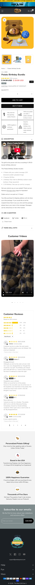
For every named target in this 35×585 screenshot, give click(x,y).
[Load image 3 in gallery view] (28, 59)
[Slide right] (33, 59)
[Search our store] (29, 11)
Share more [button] (7, 222)
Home (3, 68)
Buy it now (17, 106)
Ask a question (10, 213)
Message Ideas (11, 190)
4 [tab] (20, 302)
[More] (17, 574)
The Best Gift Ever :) (20, 583)
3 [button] (17, 425)
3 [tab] (17, 302)
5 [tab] (23, 302)
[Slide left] (2, 59)
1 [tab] (12, 302)
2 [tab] (15, 302)
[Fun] (17, 569)
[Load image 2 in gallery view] (17, 59)
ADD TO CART (17, 100)
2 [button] (13, 425)
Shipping (4, 86)
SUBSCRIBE (28, 521)
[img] (13, 342)
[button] (5, 78)
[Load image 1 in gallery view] (7, 59)
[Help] (17, 565)
